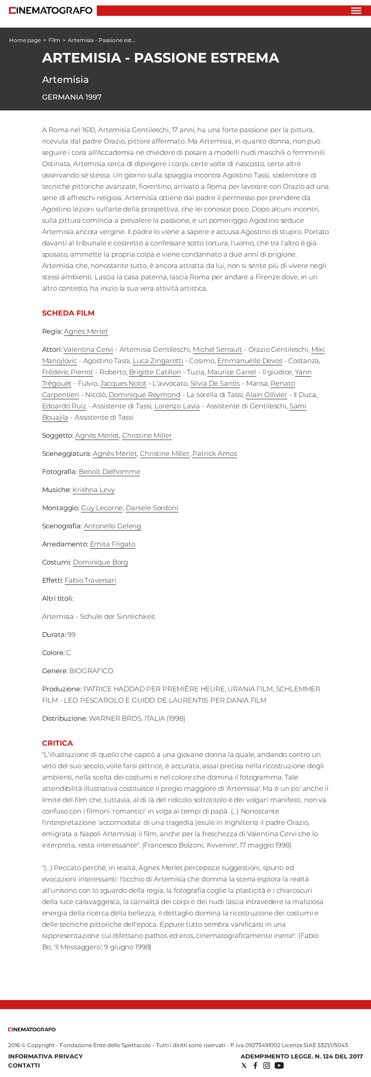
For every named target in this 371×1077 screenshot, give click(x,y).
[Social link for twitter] (244, 1065)
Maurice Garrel (231, 372)
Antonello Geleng (113, 526)
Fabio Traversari (90, 580)
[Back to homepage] (32, 1029)
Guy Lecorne (102, 507)
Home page (25, 40)
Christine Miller (147, 435)
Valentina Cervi (88, 349)
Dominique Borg (100, 562)
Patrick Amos (214, 453)
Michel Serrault (217, 349)
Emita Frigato (112, 544)
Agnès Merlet (86, 331)
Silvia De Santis (215, 383)
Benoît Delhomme (109, 471)
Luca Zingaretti (158, 360)
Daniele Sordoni (152, 507)
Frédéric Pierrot (68, 372)
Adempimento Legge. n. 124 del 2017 (302, 1056)
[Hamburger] (356, 10)
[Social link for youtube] (279, 1065)
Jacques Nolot (123, 383)
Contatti (24, 1065)
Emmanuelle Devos (249, 360)
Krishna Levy (93, 489)
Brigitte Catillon (155, 372)
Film (54, 40)
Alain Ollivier (266, 394)
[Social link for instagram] (266, 1065)
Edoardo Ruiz (64, 406)
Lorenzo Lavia (177, 406)
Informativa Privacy (45, 1056)
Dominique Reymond (144, 394)
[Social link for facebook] (255, 1065)
